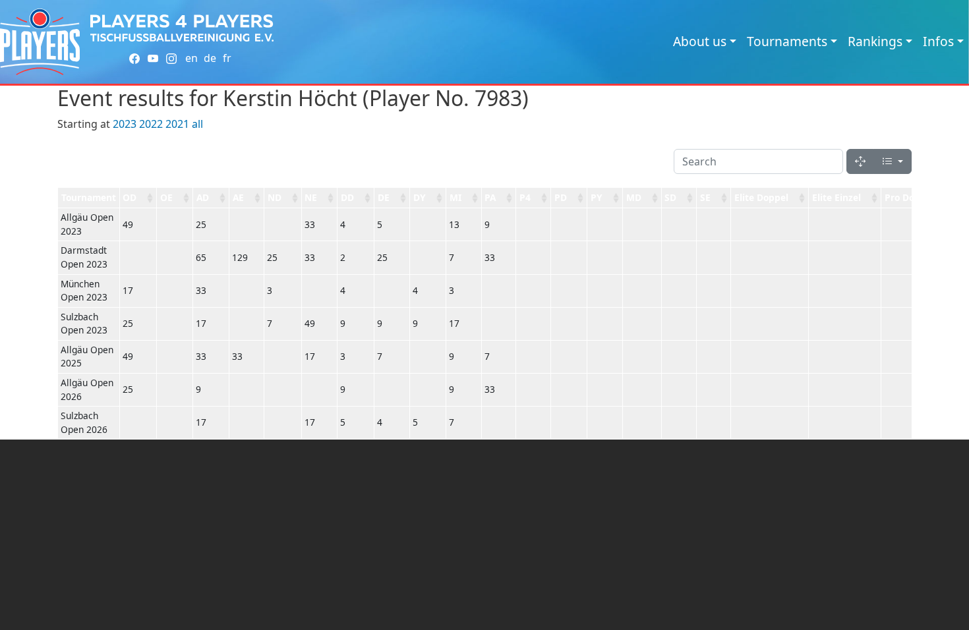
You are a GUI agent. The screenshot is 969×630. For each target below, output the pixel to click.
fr (227, 58)
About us (699, 41)
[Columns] (892, 161)
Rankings (875, 41)
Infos (938, 41)
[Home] (40, 41)
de (210, 58)
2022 (151, 124)
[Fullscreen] (860, 161)
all (197, 124)
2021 (177, 124)
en (191, 58)
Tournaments (787, 41)
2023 (124, 124)
